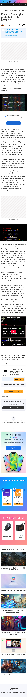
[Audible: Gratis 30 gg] (18, 492)
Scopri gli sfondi (12, 448)
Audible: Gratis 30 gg (18, 498)
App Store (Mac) (13, 10)
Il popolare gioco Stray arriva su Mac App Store (13, 633)
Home (2, 10)
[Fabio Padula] (2, 24)
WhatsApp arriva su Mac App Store (13, 654)
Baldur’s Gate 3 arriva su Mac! (13, 675)
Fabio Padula (7, 24)
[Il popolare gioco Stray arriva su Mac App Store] (13, 623)
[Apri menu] (20, 1)
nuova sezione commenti (15, 37)
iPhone (3, 5)
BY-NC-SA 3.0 (13, 694)
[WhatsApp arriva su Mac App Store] (13, 645)
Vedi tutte (13, 485)
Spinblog (8, 692)
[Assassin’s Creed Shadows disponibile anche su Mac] (13, 559)
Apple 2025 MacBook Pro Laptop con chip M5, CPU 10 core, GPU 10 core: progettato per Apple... (17, 372)
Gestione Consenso (21, 694)
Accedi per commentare (13, 407)
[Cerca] (4, 1)
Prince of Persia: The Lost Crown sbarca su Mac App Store (13, 611)
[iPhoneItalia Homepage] (13, 1)
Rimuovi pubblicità (13, 61)
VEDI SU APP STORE (13, 123)
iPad (9, 5)
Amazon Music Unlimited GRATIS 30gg (7, 499)
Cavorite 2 (6, 69)
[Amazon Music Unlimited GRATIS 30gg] (7, 492)
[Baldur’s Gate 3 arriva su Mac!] (13, 666)
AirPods (20, 5)
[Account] (24, 1)
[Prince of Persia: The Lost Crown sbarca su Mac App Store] (13, 601)
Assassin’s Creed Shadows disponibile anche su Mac (13, 569)
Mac (14, 5)
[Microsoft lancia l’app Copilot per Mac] (13, 581)
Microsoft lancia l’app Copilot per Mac (13, 590)
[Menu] (2, 1)
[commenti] (20, 24)
